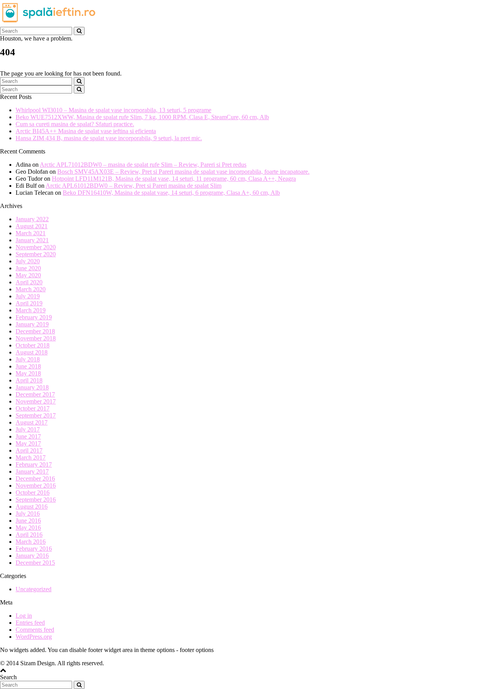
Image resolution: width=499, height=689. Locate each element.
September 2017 (36, 415)
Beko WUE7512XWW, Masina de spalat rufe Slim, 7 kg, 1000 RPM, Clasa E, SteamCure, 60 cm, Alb (142, 117)
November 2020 (36, 247)
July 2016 (28, 513)
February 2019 (34, 317)
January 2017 (32, 471)
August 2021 (32, 226)
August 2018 (32, 352)
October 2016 (33, 492)
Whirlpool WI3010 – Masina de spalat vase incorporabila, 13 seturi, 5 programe (113, 110)
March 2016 (31, 541)
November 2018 (36, 338)
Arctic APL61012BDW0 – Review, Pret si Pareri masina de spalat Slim (133, 185)
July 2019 (28, 296)
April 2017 (29, 450)
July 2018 (28, 359)
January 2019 (32, 324)
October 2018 (33, 345)
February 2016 (34, 548)
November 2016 (36, 485)
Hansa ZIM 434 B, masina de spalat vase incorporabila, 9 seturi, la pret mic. (109, 138)
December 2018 (35, 331)
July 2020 (28, 261)
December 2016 (35, 478)
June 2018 (28, 366)
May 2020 (28, 275)
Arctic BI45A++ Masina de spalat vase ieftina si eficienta (86, 131)
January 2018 (32, 387)
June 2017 (28, 436)
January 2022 (32, 219)
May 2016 (28, 527)
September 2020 (36, 254)
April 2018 (29, 380)
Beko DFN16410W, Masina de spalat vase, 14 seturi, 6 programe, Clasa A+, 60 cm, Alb (171, 192)
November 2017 (36, 401)
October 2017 (33, 408)
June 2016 (28, 520)
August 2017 (32, 422)
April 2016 (29, 534)
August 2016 (32, 506)
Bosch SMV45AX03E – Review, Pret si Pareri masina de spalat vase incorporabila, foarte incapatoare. (183, 171)
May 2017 (28, 443)
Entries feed (30, 622)
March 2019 (31, 310)
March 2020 (31, 289)
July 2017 (28, 429)
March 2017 (31, 457)
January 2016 (32, 555)
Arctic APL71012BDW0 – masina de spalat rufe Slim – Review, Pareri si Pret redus (143, 164)
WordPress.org (34, 636)
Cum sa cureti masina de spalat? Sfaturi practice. (75, 124)
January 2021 (32, 240)
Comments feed (35, 629)
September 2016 (36, 499)
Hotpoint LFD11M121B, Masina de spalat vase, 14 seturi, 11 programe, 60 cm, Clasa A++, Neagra (174, 178)
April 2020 (29, 282)
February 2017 (34, 464)
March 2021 (31, 233)
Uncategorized (33, 589)
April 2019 (29, 303)
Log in (24, 615)
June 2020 (28, 268)
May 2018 (28, 373)
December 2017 (35, 394)
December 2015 (35, 562)
